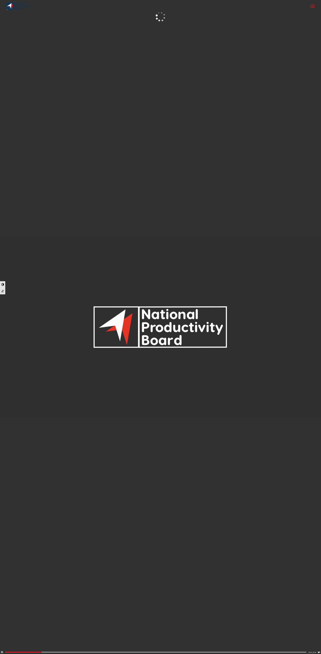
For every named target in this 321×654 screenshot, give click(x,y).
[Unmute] (319, 652)
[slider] (155, 652)
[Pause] (2, 652)
